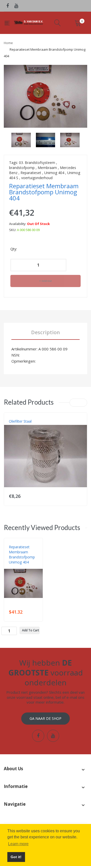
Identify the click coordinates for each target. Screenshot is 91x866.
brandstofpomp (22, 167)
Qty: (13, 249)
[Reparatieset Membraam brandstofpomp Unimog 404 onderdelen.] (21, 139)
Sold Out (46, 281)
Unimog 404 (54, 172)
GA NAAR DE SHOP (45, 718)
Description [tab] (45, 332)
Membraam (47, 167)
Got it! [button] (16, 857)
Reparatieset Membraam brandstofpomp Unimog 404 (22, 554)
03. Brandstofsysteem (37, 162)
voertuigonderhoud (37, 177)
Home (8, 43)
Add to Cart (30, 630)
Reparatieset (30, 172)
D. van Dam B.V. (20, 567)
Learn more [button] (18, 844)
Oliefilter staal (20, 421)
